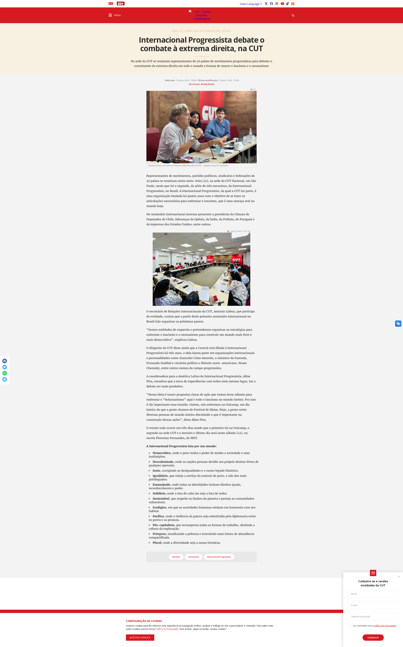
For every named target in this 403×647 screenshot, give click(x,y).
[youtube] (282, 3)
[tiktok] (287, 3)
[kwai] (292, 3)
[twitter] (266, 3)
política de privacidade (385, 625)
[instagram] (276, 3)
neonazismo (193, 557)
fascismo (176, 557)
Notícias (226, 31)
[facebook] (271, 3)
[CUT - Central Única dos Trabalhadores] (201, 15)
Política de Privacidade (166, 628)
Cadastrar (373, 637)
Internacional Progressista (219, 557)
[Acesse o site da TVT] (111, 4)
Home (175, 31)
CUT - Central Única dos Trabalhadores (200, 31)
